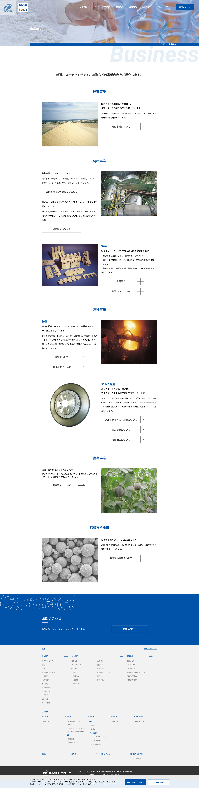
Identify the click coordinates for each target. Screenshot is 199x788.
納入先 (99, 676)
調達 (43, 665)
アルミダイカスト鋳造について (121, 419)
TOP (43, 648)
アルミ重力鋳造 (96, 740)
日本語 (158, 7)
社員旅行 (45, 695)
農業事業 (114, 716)
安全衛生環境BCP (48, 672)
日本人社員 (132, 665)
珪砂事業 (45, 716)
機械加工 (94, 729)
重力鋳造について (121, 429)
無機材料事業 (138, 716)
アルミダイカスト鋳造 (98, 737)
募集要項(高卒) (132, 676)
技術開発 (45, 676)
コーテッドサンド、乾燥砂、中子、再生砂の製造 (76, 729)
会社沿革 (100, 665)
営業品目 (121, 281)
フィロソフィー (77, 665)
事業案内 (172, 44)
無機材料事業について (121, 558)
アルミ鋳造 (93, 733)
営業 (67, 735)
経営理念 (74, 668)
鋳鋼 (90, 721)
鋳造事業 (91, 716)
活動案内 (45, 656)
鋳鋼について (62, 357)
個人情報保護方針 (136, 754)
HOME (162, 44)
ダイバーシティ (47, 691)
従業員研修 (46, 687)
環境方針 (76, 684)
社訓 (74, 672)
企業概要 (100, 661)
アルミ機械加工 (96, 744)
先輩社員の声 (131, 661)
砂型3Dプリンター (121, 291)
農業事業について (62, 485)
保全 (43, 668)
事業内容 (100, 668)
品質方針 (76, 680)
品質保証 (45, 684)
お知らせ (74, 754)
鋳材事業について (62, 229)
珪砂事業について (121, 126)
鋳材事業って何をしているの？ (62, 191)
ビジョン (74, 661)
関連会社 (100, 680)
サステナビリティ (48, 661)
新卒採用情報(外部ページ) (136, 672)
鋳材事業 (68, 716)
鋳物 (92, 725)
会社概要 (74, 656)
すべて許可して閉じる (135, 782)
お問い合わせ (184, 7)
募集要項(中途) (132, 680)
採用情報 (130, 656)
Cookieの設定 (159, 782)
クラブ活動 (46, 703)
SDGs (44, 754)
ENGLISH (166, 7)
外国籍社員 (132, 668)
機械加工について (62, 367)
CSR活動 (45, 699)
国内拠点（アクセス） (105, 672)
